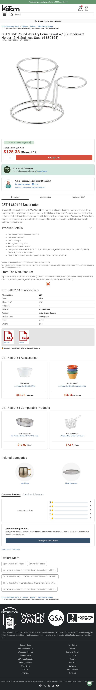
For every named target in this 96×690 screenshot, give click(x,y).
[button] (80, 8)
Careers (73, 659)
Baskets (33, 26)
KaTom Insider (72, 669)
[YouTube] (57, 685)
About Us (72, 655)
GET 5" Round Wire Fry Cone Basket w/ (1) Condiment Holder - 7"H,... (29, 583)
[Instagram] (53, 685)
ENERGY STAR (25, 655)
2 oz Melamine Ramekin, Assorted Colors (72, 386)
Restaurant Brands (25, 648)
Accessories (45, 197)
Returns (25, 669)
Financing (25, 673)
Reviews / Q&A (78, 197)
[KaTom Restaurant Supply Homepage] (11, 8)
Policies (73, 648)
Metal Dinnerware (71, 483)
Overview (15, 197)
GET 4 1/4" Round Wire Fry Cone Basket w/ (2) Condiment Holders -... (29, 570)
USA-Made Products (25, 659)
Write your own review (48, 540)
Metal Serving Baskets (45, 26)
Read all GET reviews (11, 549)
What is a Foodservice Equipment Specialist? (30, 187)
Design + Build (25, 645)
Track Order (25, 666)
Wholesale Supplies (25, 652)
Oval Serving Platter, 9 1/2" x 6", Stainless (24, 436)
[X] (45, 685)
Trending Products (25, 662)
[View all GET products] (48, 284)
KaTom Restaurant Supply (10, 26)
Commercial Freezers (37, 564)
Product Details (12, 228)
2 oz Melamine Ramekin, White (24, 386)
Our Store (72, 666)
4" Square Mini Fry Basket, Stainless (72, 436)
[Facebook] (40, 685)
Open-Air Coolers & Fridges (13, 564)
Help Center (72, 645)
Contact (72, 662)
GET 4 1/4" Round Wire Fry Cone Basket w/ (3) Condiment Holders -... (29, 589)
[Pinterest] (49, 685)
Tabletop (25, 26)
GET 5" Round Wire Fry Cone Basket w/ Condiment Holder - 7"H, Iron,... (30, 577)
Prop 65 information (17, 348)
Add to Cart (54, 157)
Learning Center (72, 652)
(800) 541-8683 (24, 184)
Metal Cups (25, 483)
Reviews (72, 673)
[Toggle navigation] (4, 14)
